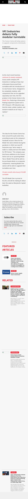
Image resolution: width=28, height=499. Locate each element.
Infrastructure (14, 352)
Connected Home (15, 286)
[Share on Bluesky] (16, 53)
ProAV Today (11, 25)
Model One (5, 100)
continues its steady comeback (12, 77)
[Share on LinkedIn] (12, 53)
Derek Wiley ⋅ (7, 47)
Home (3, 25)
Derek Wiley (5, 199)
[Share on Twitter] (4, 53)
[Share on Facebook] (8, 53)
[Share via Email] (24, 53)
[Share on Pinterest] (20, 53)
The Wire (14, 255)
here (5, 227)
